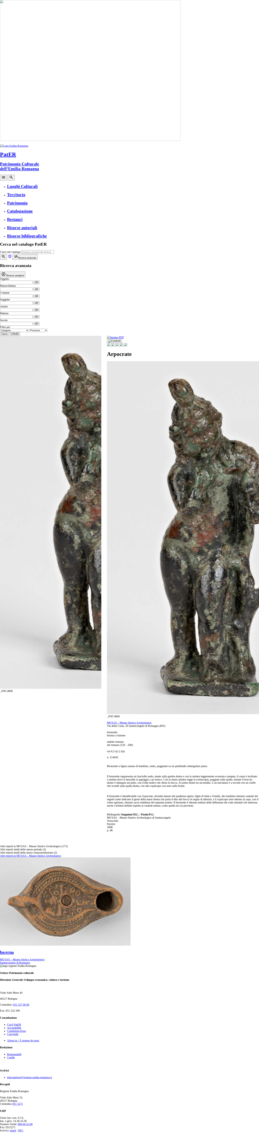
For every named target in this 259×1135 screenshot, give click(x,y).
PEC (20, 1130)
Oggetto (4, 278)
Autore (4, 306)
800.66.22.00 (25, 1124)
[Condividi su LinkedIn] (117, 345)
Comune (5, 292)
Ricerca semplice (12, 274)
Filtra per (5, 327)
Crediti (11, 1057)
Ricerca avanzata (25, 256)
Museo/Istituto (8, 285)
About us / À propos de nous (23, 1040)
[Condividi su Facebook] (109, 345)
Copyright (12, 1034)
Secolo (4, 320)
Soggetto (5, 299)
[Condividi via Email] (122, 345)
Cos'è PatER (14, 1024)
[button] (97, 514)
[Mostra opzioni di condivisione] (114, 341)
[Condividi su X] (113, 345)
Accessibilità (14, 1027)
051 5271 (17, 1103)
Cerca (4, 334)
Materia (4, 313)
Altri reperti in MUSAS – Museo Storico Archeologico (30, 855)
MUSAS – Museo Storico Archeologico (129, 722)
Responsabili (14, 1054)
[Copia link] (125, 345)
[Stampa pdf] (115, 337)
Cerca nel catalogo (10, 251)
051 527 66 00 (21, 1004)
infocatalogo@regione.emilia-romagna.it (29, 1077)
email (13, 1130)
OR (36, 282)
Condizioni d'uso (16, 1030)
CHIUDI (15, 334)
